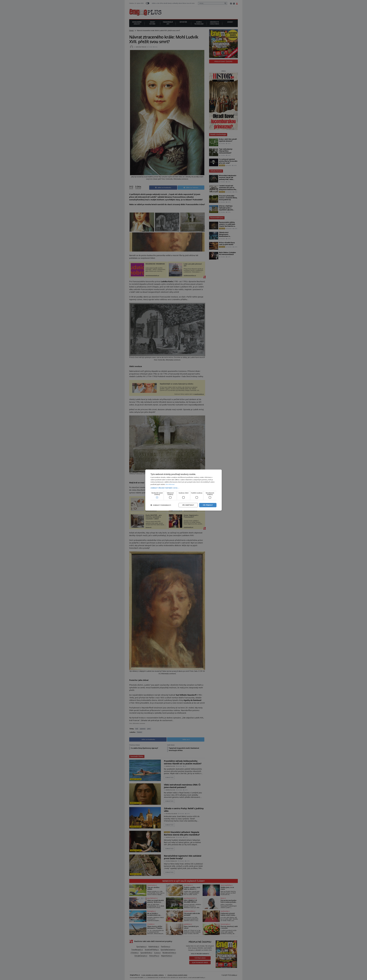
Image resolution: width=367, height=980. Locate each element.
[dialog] (183, 490)
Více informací (170, 484)
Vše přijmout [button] (208, 505)
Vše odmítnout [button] (188, 505)
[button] (183, 488)
